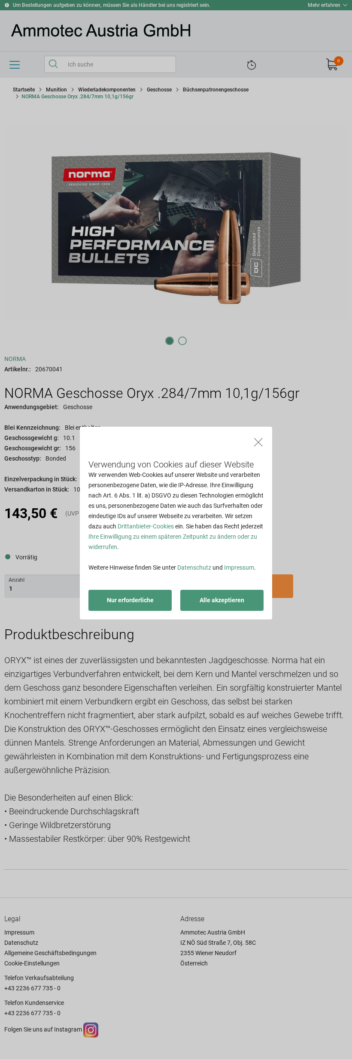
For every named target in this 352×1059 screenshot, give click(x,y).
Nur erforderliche (130, 600)
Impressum (239, 567)
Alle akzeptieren (222, 600)
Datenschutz (194, 567)
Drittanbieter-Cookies (146, 526)
